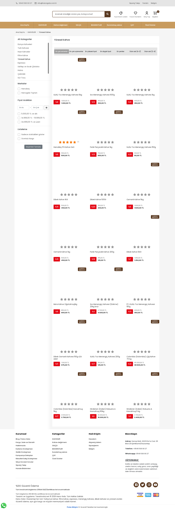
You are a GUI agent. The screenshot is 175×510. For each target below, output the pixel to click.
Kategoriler (58, 433)
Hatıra (20, 70)
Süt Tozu (21, 77)
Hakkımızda (20, 445)
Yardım (145, 3)
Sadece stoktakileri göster (32, 134)
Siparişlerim (94, 445)
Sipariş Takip (134, 3)
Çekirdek (21, 74)
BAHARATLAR (57, 449)
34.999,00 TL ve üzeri (30, 122)
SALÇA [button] (78, 25)
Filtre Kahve (23, 55)
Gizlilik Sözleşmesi (23, 452)
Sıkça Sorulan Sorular (24, 462)
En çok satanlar (62, 51)
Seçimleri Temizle (33, 147)
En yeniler (120, 51)
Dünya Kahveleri (25, 44)
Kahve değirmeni (59, 442)
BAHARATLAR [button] (96, 25)
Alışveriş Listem (95, 442)
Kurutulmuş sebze (59, 452)
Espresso (21, 63)
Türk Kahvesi (23, 48)
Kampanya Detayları (24, 455)
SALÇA (55, 445)
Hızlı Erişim (94, 433)
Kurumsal (21, 433)
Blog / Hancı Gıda (23, 439)
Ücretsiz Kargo (27, 138)
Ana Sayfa (24, 25)
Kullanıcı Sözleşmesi (24, 449)
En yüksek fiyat (91, 51)
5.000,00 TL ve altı (29, 113)
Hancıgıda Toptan (29, 93)
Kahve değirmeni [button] (60, 25)
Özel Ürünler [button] (150, 25)
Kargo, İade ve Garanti (25, 442)
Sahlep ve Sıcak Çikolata (28, 66)
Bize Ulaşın (131, 433)
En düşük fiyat (105, 51)
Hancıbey (25, 88)
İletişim (154, 3)
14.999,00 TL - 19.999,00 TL (33, 118)
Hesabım (92, 439)
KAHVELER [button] (43, 25)
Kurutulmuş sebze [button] (114, 25)
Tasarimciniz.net (42, 496)
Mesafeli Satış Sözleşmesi (26, 458)
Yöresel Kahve (24, 59)
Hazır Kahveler (24, 51)
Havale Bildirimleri (23, 468)
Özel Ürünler (57, 458)
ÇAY (54, 455)
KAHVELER (56, 439)
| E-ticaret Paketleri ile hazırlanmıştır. (87, 507)
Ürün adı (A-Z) (135, 51)
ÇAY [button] (132, 25)
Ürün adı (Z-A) (150, 51)
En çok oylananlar (76, 51)
